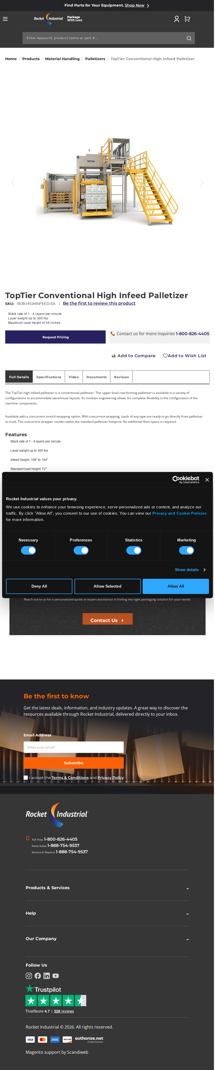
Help (105, 913)
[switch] (81, 551)
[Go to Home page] (60, 19)
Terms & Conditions (70, 777)
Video (74, 377)
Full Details (19, 377)
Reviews (121, 377)
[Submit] (189, 38)
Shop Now (134, 5)
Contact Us (104, 620)
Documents (96, 377)
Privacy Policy (111, 777)
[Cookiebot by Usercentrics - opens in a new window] (176, 480)
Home (11, 58)
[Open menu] (5, 19)
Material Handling (62, 58)
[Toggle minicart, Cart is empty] (187, 19)
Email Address (37, 735)
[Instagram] (27, 976)
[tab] (19, 377)
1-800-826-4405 (192, 333)
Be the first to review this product (99, 303)
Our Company (105, 938)
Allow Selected (107, 586)
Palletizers (95, 58)
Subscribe (73, 763)
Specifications (48, 377)
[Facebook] (36, 976)
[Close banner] (207, 480)
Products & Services (105, 887)
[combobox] (109, 38)
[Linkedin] (45, 976)
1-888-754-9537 (63, 845)
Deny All (39, 586)
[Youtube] (54, 976)
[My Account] (177, 19)
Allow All (176, 586)
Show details (187, 569)
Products (31, 58)
